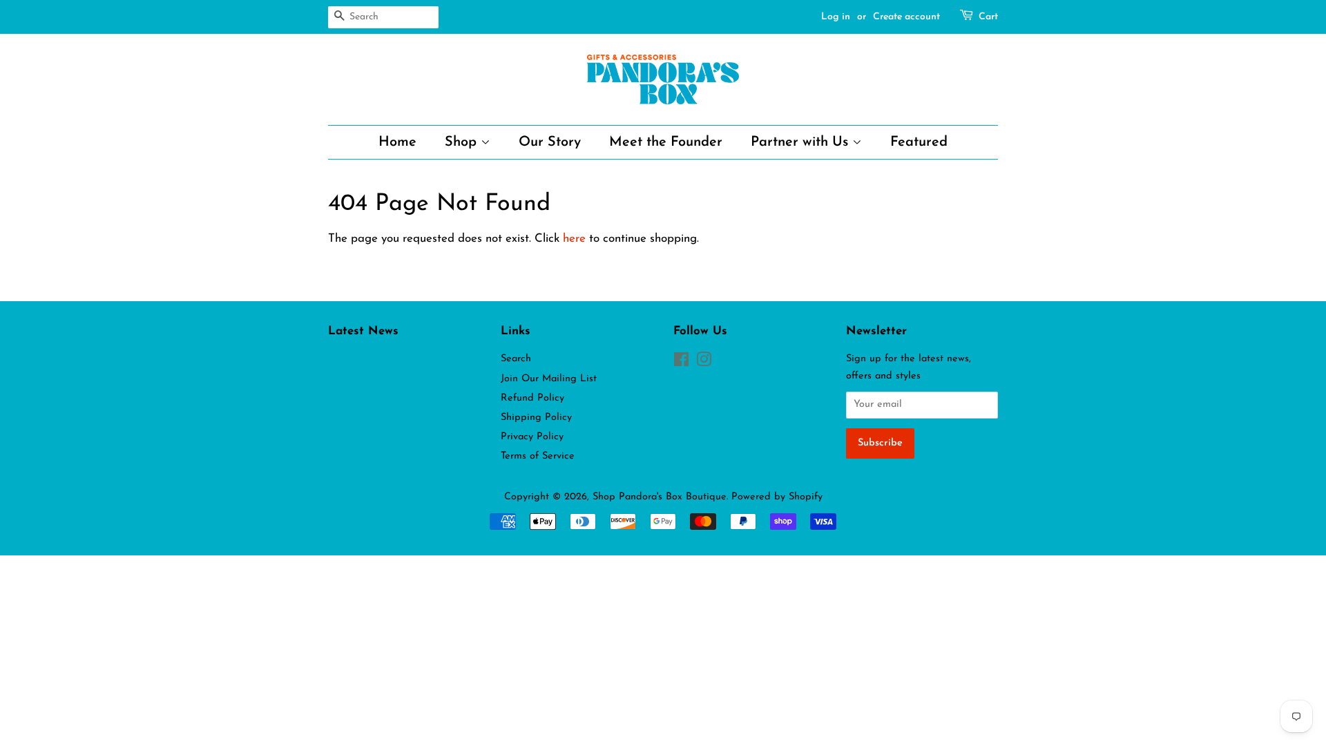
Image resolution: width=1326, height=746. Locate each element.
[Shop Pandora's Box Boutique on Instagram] (703, 363)
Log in (835, 17)
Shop (463, 142)
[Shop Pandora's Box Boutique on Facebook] (681, 363)
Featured (919, 142)
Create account (906, 17)
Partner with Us (801, 142)
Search (516, 359)
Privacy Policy (532, 437)
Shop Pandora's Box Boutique (660, 497)
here (574, 239)
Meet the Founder (665, 142)
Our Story (550, 142)
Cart (988, 17)
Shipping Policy (536, 417)
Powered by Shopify (777, 497)
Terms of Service (538, 456)
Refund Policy (532, 398)
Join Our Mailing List (549, 379)
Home (397, 142)
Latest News (363, 331)
